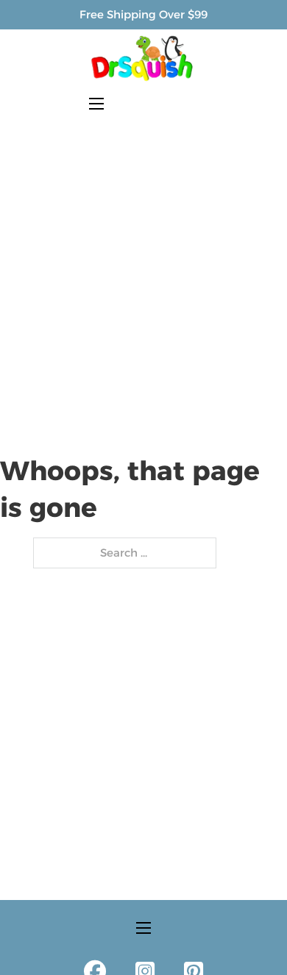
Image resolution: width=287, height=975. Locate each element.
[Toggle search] (133, 103)
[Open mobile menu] (96, 104)
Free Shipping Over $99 (143, 14)
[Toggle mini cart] (191, 103)
